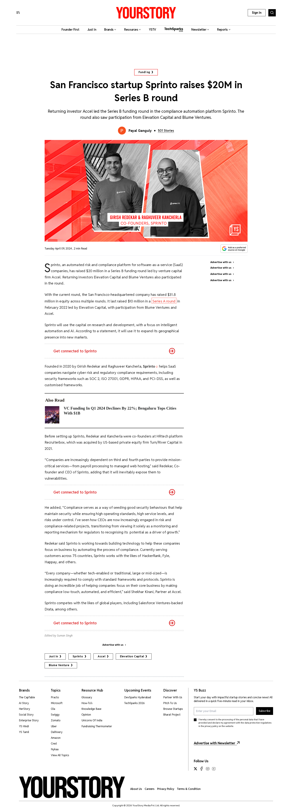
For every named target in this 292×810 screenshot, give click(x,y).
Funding (144, 72)
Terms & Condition (189, 789)
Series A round (164, 301)
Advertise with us (112, 644)
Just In (53, 656)
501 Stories (166, 131)
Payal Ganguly (140, 130)
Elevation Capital (132, 656)
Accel (101, 656)
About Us (136, 789)
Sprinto (78, 656)
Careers (149, 789)
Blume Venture (59, 665)
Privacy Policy (165, 789)
